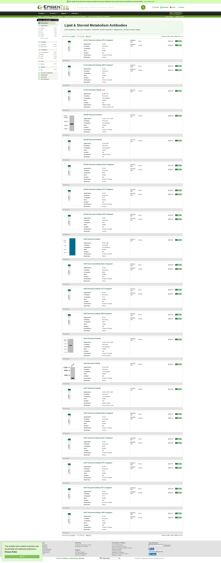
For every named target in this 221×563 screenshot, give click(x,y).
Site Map (81, 558)
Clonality (43, 42)
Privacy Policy (11, 552)
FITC (42, 56)
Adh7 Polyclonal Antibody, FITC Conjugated (97, 488)
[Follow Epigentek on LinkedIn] (152, 555)
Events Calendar (43, 548)
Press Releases (42, 546)
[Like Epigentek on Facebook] (151, 549)
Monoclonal (43, 46)
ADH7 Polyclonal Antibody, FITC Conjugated (97, 463)
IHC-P (42, 36)
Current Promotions (117, 545)
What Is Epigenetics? (44, 552)
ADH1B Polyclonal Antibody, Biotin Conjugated (98, 164)
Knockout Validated (46, 73)
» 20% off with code (148, 1)
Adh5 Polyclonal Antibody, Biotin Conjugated (97, 264)
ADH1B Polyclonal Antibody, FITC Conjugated (98, 189)
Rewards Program (117, 549)
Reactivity (43, 77)
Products (42, 13)
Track (173, 7)
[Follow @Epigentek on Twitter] (156, 552)
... (76, 36)
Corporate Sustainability (44, 549)
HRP (41, 58)
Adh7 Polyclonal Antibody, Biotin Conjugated (97, 438)
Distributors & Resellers (81, 546)
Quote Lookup (180, 16)
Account (181, 7)
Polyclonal (43, 44)
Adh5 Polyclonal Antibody (91, 239)
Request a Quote (116, 555)
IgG (41, 69)
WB (41, 30)
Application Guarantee (118, 552)
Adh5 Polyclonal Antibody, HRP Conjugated (97, 313)
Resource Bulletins (80, 555)
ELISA (42, 28)
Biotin (42, 54)
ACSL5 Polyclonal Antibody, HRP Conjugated (98, 65)
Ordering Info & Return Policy (83, 545)
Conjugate (43, 49)
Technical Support (80, 552)
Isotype (42, 67)
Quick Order (169, 16)
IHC (41, 32)
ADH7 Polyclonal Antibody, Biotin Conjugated (98, 413)
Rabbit (42, 64)
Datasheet (165, 7)
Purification (44, 75)
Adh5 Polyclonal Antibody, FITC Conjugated (97, 289)
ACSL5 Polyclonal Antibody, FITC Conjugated (98, 40)
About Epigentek (42, 545)
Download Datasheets (81, 553)
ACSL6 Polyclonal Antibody (92, 90)
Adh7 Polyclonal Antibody (91, 363)
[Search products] (143, 7)
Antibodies (48, 23)
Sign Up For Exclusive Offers (120, 553)
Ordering (74, 13)
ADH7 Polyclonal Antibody (92, 338)
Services (53, 13)
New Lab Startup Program (119, 546)
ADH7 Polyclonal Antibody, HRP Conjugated (97, 512)
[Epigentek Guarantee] (176, 13)
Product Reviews (116, 550)
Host (42, 61)
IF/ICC (42, 34)
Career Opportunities (44, 550)
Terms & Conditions (62, 558)
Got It (22, 557)
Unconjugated (44, 52)
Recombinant (44, 79)
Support (63, 13)
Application (44, 25)
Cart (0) (156, 7)
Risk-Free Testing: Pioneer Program (122, 548)
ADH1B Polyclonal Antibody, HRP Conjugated (98, 214)
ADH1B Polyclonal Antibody (92, 115)
